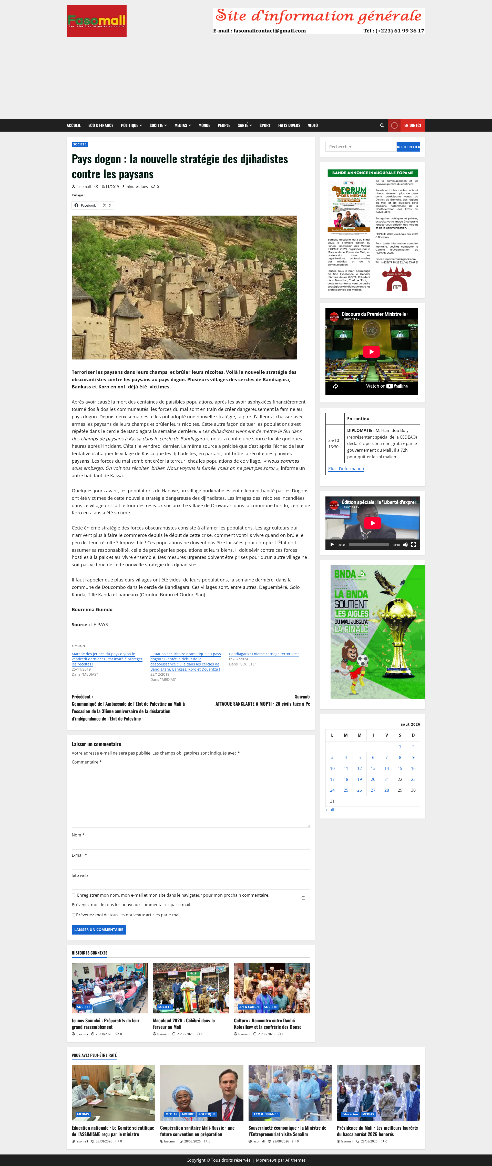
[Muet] (405, 544)
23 (413, 779)
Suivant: (263, 700)
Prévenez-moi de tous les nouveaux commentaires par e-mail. (131, 904)
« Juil (329, 810)
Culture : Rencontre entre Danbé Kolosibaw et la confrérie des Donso (268, 1023)
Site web (80, 875)
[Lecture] (332, 544)
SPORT (265, 125)
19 (359, 779)
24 (332, 790)
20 (373, 779)
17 (332, 779)
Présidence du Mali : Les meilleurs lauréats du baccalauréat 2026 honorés (377, 1130)
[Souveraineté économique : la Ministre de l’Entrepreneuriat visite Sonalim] (290, 1093)
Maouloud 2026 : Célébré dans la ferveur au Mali (184, 1023)
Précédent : (128, 707)
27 (373, 790)
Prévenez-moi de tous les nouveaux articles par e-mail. (128, 915)
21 (386, 779)
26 (359, 790)
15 (400, 768)
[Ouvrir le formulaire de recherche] (382, 125)
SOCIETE (156, 125)
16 (413, 768)
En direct (413, 125)
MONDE (204, 125)
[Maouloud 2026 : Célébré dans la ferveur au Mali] (191, 988)
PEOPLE (224, 125)
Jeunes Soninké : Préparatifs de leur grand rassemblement (105, 1023)
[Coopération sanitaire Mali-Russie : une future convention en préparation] (201, 1093)
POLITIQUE (129, 125)
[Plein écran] (413, 544)
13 (373, 768)
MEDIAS (181, 125)
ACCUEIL (74, 125)
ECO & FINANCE (100, 125)
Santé (243, 125)
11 (346, 768)
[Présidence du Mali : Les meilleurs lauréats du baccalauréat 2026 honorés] (378, 1093)
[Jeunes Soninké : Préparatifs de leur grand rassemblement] (110, 988)
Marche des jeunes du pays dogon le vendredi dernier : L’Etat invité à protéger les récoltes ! (107, 658)
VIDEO (313, 125)
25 (346, 790)
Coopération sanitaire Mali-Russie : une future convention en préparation (197, 1130)
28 (386, 790)
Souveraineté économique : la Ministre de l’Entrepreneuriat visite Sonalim (287, 1130)
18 (346, 779)
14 (386, 768)
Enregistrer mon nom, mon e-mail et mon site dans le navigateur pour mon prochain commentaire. (173, 895)
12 (359, 768)
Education (350, 1114)
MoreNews (266, 1160)
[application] (372, 523)
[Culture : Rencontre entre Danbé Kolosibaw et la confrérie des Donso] (272, 988)
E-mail (79, 855)
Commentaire (87, 762)
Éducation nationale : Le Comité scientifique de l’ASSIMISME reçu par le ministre (113, 1130)
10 (332, 768)
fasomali (83, 186)
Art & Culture (249, 1007)
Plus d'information (346, 468)
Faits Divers (289, 125)
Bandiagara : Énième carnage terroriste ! (264, 653)
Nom (78, 835)
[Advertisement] (246, 75)
